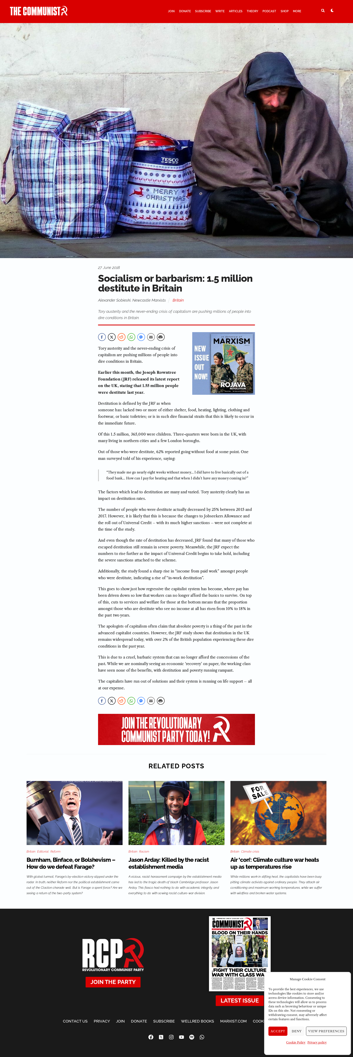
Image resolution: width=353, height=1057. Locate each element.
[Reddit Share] (121, 337)
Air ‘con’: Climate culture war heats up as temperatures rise (274, 863)
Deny (297, 1031)
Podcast (269, 11)
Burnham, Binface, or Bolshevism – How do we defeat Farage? (71, 863)
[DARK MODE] (332, 10)
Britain (178, 300)
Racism (144, 851)
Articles (235, 11)
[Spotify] (192, 1037)
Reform (55, 851)
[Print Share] (161, 337)
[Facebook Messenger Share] (141, 337)
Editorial (43, 851)
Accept (278, 1031)
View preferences (326, 1031)
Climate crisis (250, 851)
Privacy (102, 1021)
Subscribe (203, 11)
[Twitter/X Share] (112, 337)
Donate (185, 11)
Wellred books (197, 1021)
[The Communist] (38, 13)
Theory (252, 11)
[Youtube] (181, 1037)
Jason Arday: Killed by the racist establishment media (168, 863)
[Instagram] (171, 1037)
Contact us (75, 1021)
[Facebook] (151, 1037)
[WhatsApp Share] (131, 337)
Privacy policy (317, 1042)
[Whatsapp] (202, 1037)
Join (171, 11)
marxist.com (233, 1021)
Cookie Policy (295, 1042)
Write (220, 11)
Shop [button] (285, 11)
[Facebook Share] (102, 337)
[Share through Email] (151, 337)
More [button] (297, 11)
